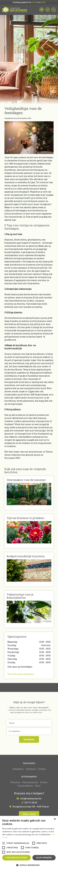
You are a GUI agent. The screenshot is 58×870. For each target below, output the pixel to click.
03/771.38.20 (31, 802)
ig (47, 9)
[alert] (29, 843)
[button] (29, 865)
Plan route (29, 814)
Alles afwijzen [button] (44, 857)
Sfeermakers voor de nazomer (26, 480)
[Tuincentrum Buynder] (14, 10)
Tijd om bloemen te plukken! (25, 518)
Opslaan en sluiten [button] (16, 857)
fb (41, 9)
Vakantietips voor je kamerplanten (20, 596)
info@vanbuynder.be (30, 798)
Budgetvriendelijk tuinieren (26, 556)
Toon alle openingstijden (20, 674)
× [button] (55, 819)
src (53, 9)
